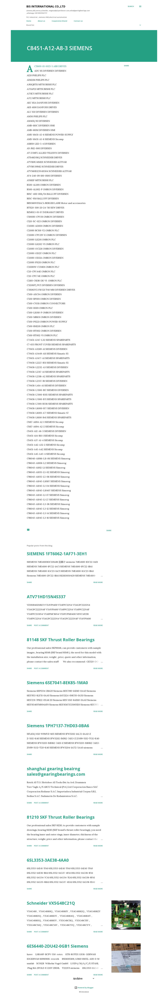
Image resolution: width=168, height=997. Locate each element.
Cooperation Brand (59, 21)
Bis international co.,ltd (45, 6)
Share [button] (126, 66)
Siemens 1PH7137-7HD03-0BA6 (58, 725)
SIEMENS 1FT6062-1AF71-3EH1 (57, 553)
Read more (98, 582)
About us (41, 21)
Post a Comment (41, 625)
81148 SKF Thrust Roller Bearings (61, 639)
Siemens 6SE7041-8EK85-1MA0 (57, 682)
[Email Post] (28, 530)
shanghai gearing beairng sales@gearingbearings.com (56, 771)
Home (28, 21)
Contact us (78, 21)
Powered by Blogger (85, 988)
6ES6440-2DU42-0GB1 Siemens (57, 946)
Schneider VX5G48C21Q (51, 903)
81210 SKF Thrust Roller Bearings (61, 817)
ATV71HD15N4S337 (46, 596)
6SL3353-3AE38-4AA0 (48, 860)
